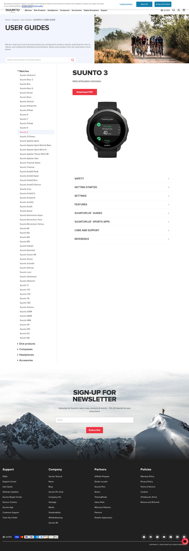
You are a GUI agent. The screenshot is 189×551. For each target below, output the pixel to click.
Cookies (144, 492)
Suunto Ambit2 (26, 202)
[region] (94, 4)
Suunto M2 (25, 233)
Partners (98, 512)
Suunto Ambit (26, 207)
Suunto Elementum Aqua (31, 215)
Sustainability (55, 512)
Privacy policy (38, 6)
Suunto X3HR (26, 312)
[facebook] (150, 537)
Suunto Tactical (55, 476)
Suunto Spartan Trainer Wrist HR (34, 154)
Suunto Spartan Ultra (29, 158)
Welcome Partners (102, 507)
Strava (97, 492)
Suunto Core (25, 189)
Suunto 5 (24, 128)
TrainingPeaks (100, 497)
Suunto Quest (26, 211)
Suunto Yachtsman (28, 277)
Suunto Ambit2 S (27, 193)
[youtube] (164, 537)
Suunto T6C (25, 303)
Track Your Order (10, 518)
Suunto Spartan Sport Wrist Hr (33, 150)
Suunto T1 (24, 285)
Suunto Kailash (26, 246)
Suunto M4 (25, 237)
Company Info (55, 497)
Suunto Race (25, 97)
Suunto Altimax (27, 268)
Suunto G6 (24, 338)
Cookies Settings (126, 4)
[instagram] (144, 537)
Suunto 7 (24, 119)
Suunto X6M (25, 320)
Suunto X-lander (27, 263)
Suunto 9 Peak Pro (28, 106)
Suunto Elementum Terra (31, 220)
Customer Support (11, 512)
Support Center (9, 482)
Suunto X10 (25, 329)
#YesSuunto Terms (149, 497)
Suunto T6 (24, 298)
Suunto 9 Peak (26, 110)
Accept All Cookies (163, 4)
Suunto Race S (26, 88)
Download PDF (85, 92)
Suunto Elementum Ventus (32, 224)
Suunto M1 (24, 228)
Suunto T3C (25, 294)
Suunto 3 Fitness (27, 137)
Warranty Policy (147, 476)
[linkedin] (177, 537)
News (51, 482)
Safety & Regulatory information (87, 81)
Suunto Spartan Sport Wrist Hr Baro (35, 145)
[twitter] (157, 537)
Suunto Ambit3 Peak (29, 172)
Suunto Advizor (27, 307)
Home (8, 20)
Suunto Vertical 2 (27, 75)
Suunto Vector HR (28, 255)
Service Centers (10, 502)
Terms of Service (148, 487)
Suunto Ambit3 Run (29, 180)
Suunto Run (25, 84)
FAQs (5, 476)
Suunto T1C (25, 290)
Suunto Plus (99, 487)
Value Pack (99, 502)
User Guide (8, 487)
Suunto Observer (27, 281)
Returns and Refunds (150, 502)
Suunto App (8, 507)
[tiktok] (170, 537)
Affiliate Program (101, 476)
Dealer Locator (101, 482)
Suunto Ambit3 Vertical (30, 185)
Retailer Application (103, 518)
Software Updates (11, 492)
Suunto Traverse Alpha (30, 163)
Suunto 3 (24, 132)
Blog (51, 487)
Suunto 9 (24, 115)
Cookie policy (27, 6)
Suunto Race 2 (26, 80)
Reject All (144, 4)
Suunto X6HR (26, 316)
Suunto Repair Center (12, 497)
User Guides (26, 20)
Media (51, 507)
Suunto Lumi (25, 272)
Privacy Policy (147, 482)
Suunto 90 (53, 523)
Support (15, 20)
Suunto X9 (24, 325)
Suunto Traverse (27, 167)
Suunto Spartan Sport (29, 141)
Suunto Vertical (27, 102)
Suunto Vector (26, 259)
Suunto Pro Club (56, 492)
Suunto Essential (27, 250)
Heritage (52, 502)
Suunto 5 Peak (26, 123)
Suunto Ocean (26, 93)
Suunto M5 (25, 242)
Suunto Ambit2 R (27, 198)
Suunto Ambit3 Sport (29, 176)
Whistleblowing (55, 518)
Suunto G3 (24, 333)
